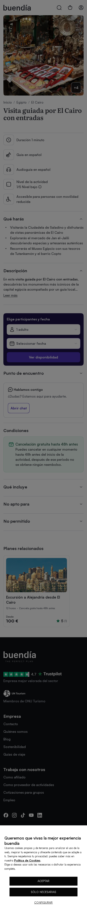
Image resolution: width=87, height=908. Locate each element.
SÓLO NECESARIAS (43, 892)
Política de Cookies (27, 860)
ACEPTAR (44, 881)
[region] (43, 866)
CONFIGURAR (43, 902)
